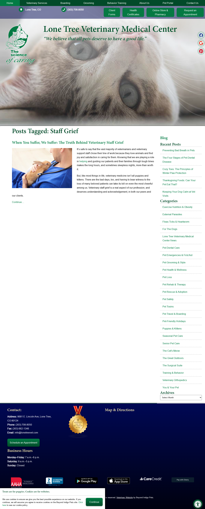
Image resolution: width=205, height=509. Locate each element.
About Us (144, 3)
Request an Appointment (190, 12)
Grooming (88, 3)
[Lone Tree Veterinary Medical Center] (20, 44)
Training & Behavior (173, 372)
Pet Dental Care (171, 247)
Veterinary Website (124, 497)
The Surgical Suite (172, 365)
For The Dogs (170, 229)
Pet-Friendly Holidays (174, 321)
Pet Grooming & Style (174, 262)
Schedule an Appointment (23, 442)
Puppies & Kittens (172, 328)
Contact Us (192, 3)
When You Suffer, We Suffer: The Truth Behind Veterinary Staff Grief (67, 143)
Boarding (65, 3)
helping (83, 161)
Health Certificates (133, 12)
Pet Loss (167, 277)
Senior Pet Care (171, 343)
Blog (164, 138)
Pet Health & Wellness (175, 269)
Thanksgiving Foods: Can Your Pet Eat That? (179, 182)
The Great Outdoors (173, 358)
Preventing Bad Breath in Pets (179, 150)
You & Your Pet (171, 387)
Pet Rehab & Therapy (174, 284)
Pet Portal (168, 3)
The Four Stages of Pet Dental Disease (179, 159)
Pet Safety (168, 299)
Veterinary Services (36, 3)
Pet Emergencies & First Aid (177, 255)
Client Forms (112, 12)
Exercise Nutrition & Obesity (177, 207)
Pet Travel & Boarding (174, 314)
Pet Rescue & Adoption (175, 291)
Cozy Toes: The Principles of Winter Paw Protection (178, 171)
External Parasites (172, 214)
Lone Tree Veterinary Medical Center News (178, 238)
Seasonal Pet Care (173, 336)
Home (10, 3)
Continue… (18, 202)
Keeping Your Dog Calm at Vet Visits (179, 193)
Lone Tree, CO (33, 9)
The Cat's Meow (171, 350)
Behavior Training (116, 3)
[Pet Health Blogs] (78, 421)
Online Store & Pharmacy (160, 12)
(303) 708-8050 (75, 9)
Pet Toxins (168, 306)
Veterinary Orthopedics (175, 380)
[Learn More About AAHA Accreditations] (22, 482)
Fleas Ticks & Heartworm (176, 221)
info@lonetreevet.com (26, 432)
